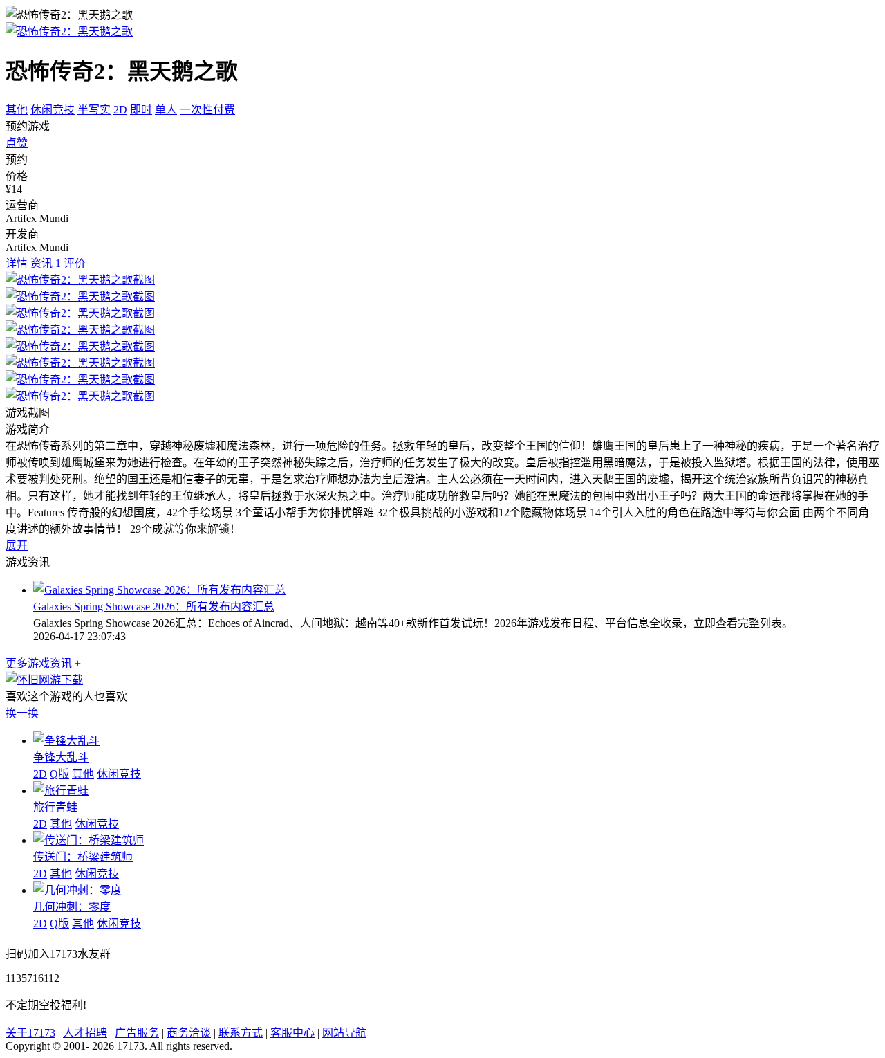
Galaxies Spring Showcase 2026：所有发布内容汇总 (153, 606)
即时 (141, 110)
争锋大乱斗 (60, 757)
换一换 (22, 713)
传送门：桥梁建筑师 (83, 857)
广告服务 (137, 1033)
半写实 (94, 110)
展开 (17, 545)
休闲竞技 (52, 110)
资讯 (45, 263)
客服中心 (292, 1033)
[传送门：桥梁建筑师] (88, 840)
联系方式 (240, 1033)
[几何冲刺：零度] (77, 890)
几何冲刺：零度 (72, 907)
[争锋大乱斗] (66, 741)
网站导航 (344, 1033)
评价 (75, 263)
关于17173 (30, 1033)
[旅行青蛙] (60, 790)
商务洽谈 (189, 1033)
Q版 (59, 774)
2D (120, 110)
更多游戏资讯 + (43, 663)
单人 (166, 110)
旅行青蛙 (55, 807)
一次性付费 (207, 110)
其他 (17, 110)
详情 (17, 263)
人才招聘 (85, 1033)
